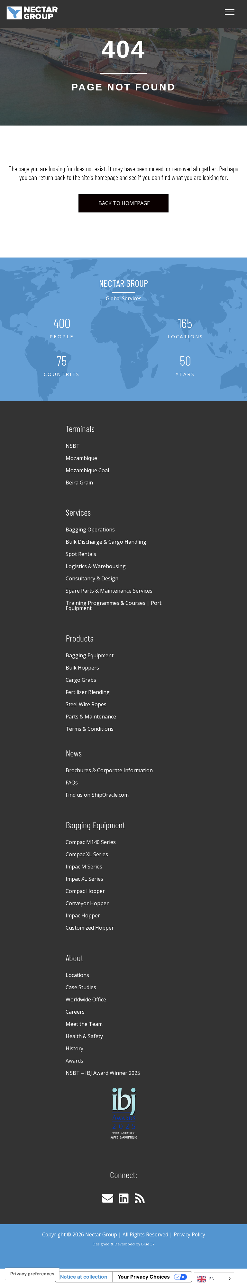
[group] (61, 328)
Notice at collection (83, 1277)
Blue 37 (148, 1244)
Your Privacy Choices (144, 1277)
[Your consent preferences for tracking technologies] (32, 1274)
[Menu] (229, 12)
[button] (107, 1198)
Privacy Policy (189, 1234)
